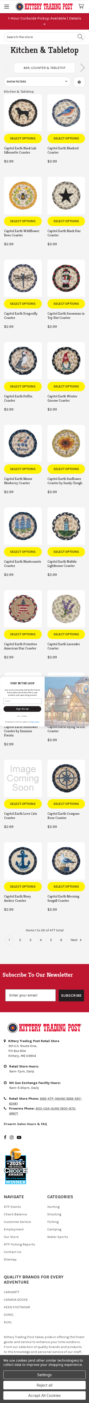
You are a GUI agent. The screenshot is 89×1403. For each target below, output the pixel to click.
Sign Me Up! (22, 708)
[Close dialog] (86, 679)
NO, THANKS (22, 716)
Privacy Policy (35, 722)
